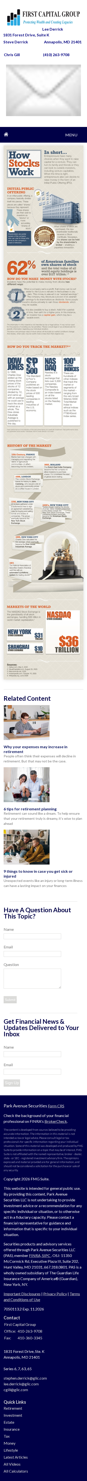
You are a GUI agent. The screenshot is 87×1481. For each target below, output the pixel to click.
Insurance (12, 1429)
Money (9, 1443)
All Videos (12, 1464)
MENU (71, 132)
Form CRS (56, 1106)
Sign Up (12, 1083)
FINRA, (35, 1255)
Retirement (13, 1408)
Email (8, 947)
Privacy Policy (55, 1293)
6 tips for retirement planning (30, 809)
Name (9, 929)
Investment (13, 1415)
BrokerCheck (55, 1121)
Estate (9, 1422)
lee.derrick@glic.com (21, 1384)
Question (11, 964)
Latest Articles (16, 1457)
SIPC (46, 1255)
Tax (7, 1436)
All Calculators (16, 1471)
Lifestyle (11, 1450)
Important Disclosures (22, 1293)
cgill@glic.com (16, 1389)
